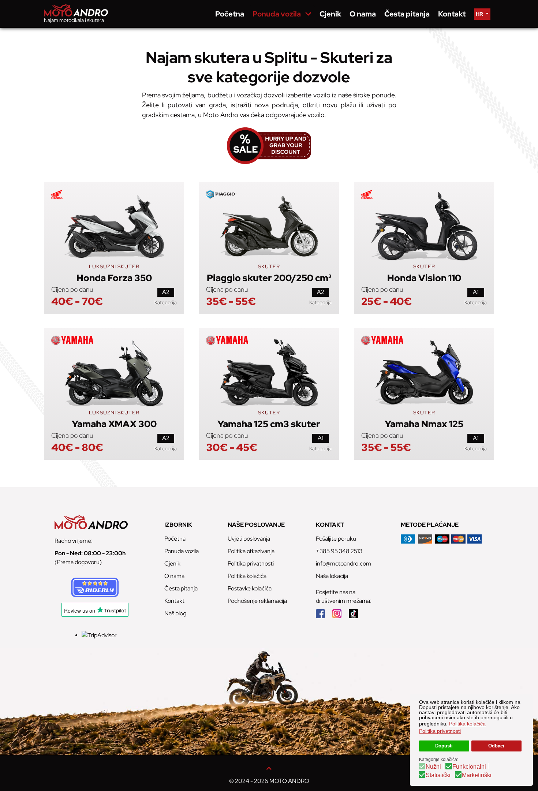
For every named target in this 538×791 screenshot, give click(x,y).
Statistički (438, 775)
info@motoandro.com (343, 563)
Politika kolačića (247, 576)
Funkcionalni (469, 766)
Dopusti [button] (444, 746)
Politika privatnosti (251, 563)
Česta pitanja (181, 588)
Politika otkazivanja (251, 551)
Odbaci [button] (496, 746)
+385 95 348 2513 (339, 551)
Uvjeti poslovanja (249, 538)
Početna (175, 538)
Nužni (433, 766)
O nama (174, 576)
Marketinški (477, 775)
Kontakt (174, 601)
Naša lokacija (332, 576)
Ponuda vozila (181, 551)
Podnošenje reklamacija (257, 601)
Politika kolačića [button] (467, 724)
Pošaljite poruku (336, 538)
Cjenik (172, 563)
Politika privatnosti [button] (440, 731)
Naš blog (175, 613)
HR (480, 14)
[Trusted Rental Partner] (95, 586)
